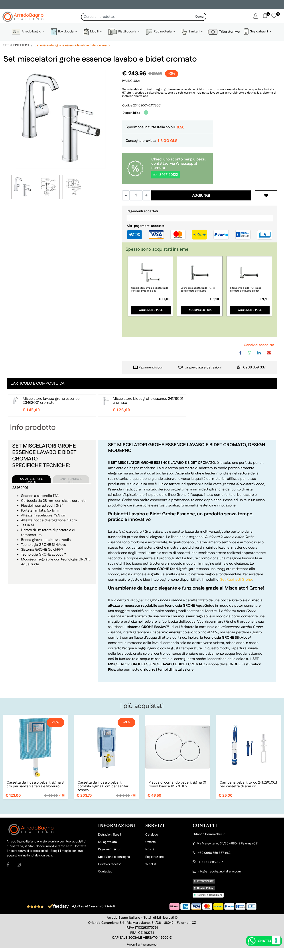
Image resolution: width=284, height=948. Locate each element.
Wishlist (150, 864)
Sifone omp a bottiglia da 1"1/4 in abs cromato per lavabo (198, 289)
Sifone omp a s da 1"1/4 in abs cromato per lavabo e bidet (245, 289)
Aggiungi (201, 195)
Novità (149, 849)
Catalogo (151, 834)
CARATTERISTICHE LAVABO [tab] (31, 480)
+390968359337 (210, 862)
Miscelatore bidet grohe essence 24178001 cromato (148, 400)
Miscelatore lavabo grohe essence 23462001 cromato (51, 400)
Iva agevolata (193, 367)
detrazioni (214, 367)
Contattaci (105, 871)
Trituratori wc (228, 31)
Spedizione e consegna (114, 857)
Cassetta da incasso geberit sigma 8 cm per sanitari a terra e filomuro (35, 784)
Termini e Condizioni (209, 894)
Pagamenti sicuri (151, 367)
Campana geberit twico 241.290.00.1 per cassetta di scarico (248, 784)
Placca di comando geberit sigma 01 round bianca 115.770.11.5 (177, 784)
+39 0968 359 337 (211, 853)
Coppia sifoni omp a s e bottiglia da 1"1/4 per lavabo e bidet (149, 289)
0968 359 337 (254, 367)
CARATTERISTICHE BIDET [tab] (71, 480)
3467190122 (168, 174)
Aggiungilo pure (151, 310)
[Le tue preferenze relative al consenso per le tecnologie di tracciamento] (276, 940)
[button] (199, 17)
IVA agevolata (107, 842)
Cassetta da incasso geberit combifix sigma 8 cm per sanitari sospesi (103, 786)
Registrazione (154, 857)
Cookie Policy (205, 888)
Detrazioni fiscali (109, 834)
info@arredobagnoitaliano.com (219, 871)
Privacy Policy (205, 880)
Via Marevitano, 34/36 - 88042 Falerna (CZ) (227, 843)
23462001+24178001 (147, 105)
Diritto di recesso (109, 864)
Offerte (150, 842)
